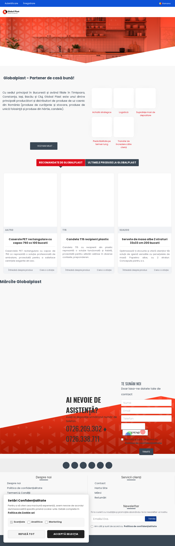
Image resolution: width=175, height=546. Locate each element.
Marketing (55, 521)
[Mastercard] (170, 541)
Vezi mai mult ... (45, 146)
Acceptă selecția (65, 534)
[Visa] (163, 541)
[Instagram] (83, 465)
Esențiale (19, 521)
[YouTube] (100, 465)
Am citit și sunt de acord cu (143, 441)
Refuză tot (26, 534)
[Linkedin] (91, 465)
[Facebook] (66, 465)
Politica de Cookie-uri (21, 512)
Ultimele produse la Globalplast (112, 162)
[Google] (108, 465)
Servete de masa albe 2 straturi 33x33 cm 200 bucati (144, 241)
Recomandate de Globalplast (61, 162)
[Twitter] (74, 465)
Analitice (37, 521)
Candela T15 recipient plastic (87, 239)
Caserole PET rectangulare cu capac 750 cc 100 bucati (30, 241)
